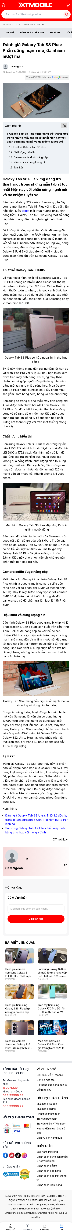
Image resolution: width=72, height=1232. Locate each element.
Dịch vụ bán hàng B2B (49, 1137)
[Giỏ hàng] (68, 5)
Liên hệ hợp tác (46, 1079)
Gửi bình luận (36, 918)
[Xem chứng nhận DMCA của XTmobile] (25, 1173)
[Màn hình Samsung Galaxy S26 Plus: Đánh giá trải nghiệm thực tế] (52, 1027)
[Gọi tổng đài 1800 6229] (3, 5)
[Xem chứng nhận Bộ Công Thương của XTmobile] (11, 1173)
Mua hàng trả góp (47, 1103)
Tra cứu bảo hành (47, 1118)
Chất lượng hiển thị (22, 152)
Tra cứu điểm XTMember (51, 1123)
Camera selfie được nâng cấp (28, 157)
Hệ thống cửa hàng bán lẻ (52, 1084)
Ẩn (64, 125)
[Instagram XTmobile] (24, 1155)
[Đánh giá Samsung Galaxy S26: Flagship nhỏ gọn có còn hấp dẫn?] (19, 991)
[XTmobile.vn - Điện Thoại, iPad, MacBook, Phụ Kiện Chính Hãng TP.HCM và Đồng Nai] (35, 5)
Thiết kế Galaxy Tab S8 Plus (27, 147)
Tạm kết (16, 167)
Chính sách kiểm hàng (49, 1184)
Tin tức (17, 24)
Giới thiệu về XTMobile (50, 1074)
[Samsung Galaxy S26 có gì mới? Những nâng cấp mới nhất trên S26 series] (52, 955)
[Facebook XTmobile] (5, 1155)
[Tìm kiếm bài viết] (66, 14)
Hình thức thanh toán (48, 1113)
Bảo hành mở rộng (47, 1151)
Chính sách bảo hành (49, 1170)
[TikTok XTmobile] (18, 1155)
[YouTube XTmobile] (12, 1155)
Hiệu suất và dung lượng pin (27, 162)
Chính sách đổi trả (47, 1165)
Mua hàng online (46, 1108)
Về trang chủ (44, 1089)
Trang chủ (6, 24)
